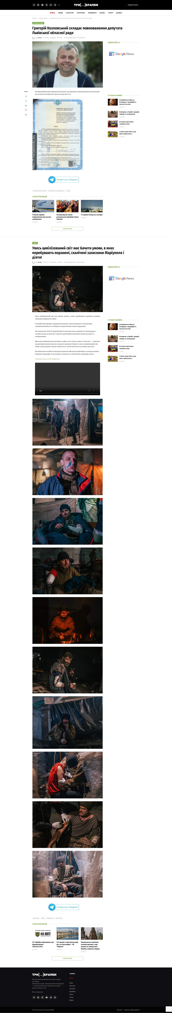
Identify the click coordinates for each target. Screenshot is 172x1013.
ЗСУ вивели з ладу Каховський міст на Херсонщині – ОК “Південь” (67, 944)
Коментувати (67, 228)
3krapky (40, 37)
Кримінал (92, 13)
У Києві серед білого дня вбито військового (127, 133)
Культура (70, 13)
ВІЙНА (35, 243)
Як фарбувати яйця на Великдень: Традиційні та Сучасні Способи (127, 102)
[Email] (26, 114)
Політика (81, 13)
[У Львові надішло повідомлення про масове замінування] (43, 206)
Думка (119, 13)
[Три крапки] (86, 5)
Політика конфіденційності (132, 1010)
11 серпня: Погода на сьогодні (91, 215)
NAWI (52, 1010)
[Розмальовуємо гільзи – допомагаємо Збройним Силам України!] (67, 206)
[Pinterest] (26, 110)
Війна (43, 918)
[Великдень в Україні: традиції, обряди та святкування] (113, 114)
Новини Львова (38, 23)
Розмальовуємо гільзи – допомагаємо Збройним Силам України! (67, 217)
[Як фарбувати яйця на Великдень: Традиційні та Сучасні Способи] (113, 102)
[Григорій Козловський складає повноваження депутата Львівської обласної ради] (67, 64)
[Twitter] (26, 101)
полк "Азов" (59, 918)
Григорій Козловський (39, 190)
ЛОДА (68, 190)
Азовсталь (36, 918)
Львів (60, 13)
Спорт (110, 13)
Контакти (119, 1010)
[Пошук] (59, 5)
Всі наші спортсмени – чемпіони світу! (126, 123)
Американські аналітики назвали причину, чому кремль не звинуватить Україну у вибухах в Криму (90, 945)
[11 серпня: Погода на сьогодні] (92, 206)
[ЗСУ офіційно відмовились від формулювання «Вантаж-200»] (43, 933)
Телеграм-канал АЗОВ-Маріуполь (47, 359)
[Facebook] (26, 96)
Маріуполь (50, 918)
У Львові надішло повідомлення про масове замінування (41, 217)
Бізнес (102, 13)
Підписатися (133, 5)
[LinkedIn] (26, 105)
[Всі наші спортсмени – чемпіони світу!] (113, 124)
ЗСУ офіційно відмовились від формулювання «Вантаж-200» (43, 944)
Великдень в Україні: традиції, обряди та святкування (129, 113)
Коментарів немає (71, 37)
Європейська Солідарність (56, 190)
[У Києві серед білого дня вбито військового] (113, 133)
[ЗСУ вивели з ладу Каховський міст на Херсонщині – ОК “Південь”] (67, 933)
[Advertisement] (124, 77)
